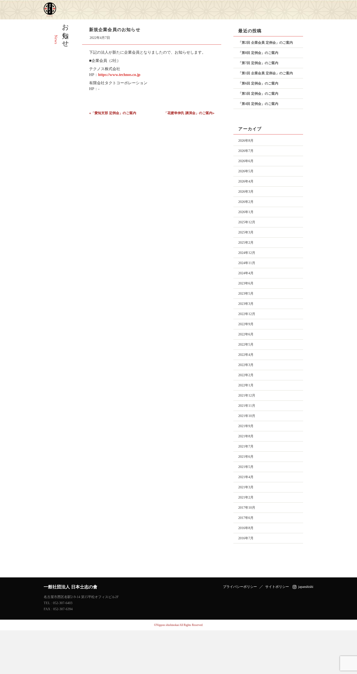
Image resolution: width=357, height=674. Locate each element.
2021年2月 (246, 497)
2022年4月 (246, 355)
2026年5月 (246, 171)
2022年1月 (246, 385)
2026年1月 (246, 212)
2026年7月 (246, 151)
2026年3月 (246, 191)
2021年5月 (246, 467)
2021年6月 (246, 456)
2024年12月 (246, 253)
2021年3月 (246, 487)
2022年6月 (246, 334)
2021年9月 (246, 426)
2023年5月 (246, 293)
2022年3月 (246, 365)
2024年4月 (246, 273)
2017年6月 (246, 518)
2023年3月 (246, 304)
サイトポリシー (277, 587)
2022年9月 (246, 324)
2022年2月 (246, 375)
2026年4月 (246, 181)
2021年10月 (246, 416)
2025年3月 (246, 232)
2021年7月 (246, 446)
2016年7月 (246, 538)
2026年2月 (246, 202)
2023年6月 (246, 283)
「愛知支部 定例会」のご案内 (113, 113)
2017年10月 (246, 507)
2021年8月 (246, 436)
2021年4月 (246, 477)
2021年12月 (246, 395)
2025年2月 (246, 242)
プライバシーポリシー (240, 587)
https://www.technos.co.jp (119, 75)
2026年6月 (246, 161)
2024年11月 (246, 263)
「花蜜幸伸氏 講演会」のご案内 (188, 113)
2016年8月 (246, 528)
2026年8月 (246, 140)
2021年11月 (246, 406)
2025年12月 (246, 222)
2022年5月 (246, 344)
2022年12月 (246, 314)
